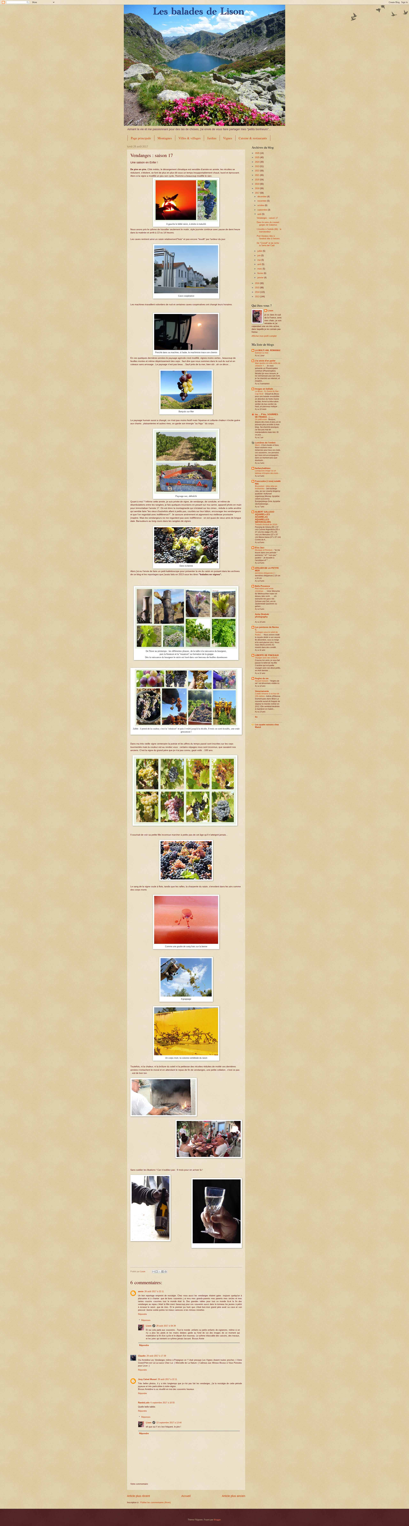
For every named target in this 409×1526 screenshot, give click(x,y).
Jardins (211, 138)
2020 (257, 179)
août (259, 214)
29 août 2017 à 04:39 (166, 1326)
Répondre (142, 1314)
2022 (257, 170)
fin (256, 717)
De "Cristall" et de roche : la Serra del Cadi (268, 244)
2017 (257, 193)
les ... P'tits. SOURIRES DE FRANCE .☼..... (266, 415)
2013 (257, 296)
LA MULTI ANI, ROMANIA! (267, 350)
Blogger (217, 1519)
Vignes (227, 138)
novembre (262, 201)
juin (259, 255)
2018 (257, 188)
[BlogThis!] (156, 1271)
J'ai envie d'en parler (265, 361)
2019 (257, 184)
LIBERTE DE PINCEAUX (267, 655)
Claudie (142, 1356)
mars (260, 269)
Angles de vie (261, 678)
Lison (148, 1326)
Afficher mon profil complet (264, 336)
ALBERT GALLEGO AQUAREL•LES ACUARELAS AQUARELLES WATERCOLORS (264, 517)
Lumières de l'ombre (265, 442)
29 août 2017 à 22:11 (167, 1379)
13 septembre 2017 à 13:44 (168, 1422)
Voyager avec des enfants (266, 658)
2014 (257, 292)
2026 (257, 153)
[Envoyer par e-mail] (153, 1271)
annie (140, 1291)
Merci (257, 445)
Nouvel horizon (262, 681)
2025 (257, 157)
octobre (261, 205)
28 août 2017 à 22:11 (154, 1291)
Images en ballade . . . (266, 389)
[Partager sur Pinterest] (165, 1271)
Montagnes (165, 138)
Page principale (141, 138)
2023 (257, 166)
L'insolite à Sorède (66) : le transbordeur (269, 230)
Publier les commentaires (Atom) (155, 1502)
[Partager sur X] (159, 1271)
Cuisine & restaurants (253, 138)
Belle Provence (262, 586)
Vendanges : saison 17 (267, 218)
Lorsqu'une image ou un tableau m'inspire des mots (267, 472)
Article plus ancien (233, 1496)
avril (259, 264)
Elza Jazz (259, 547)
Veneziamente (262, 691)
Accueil (186, 1496)
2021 (257, 175)
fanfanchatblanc (263, 468)
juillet (260, 251)
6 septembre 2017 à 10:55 (162, 1402)
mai (259, 260)
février (260, 273)
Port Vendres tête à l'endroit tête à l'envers (268, 237)
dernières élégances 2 (265, 573)
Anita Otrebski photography (262, 615)
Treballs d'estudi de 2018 (266, 524)
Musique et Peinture (264, 550)
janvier (260, 277)
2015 (257, 287)
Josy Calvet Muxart (147, 1379)
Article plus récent (138, 1496)
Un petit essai (261, 419)
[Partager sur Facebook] (162, 1271)
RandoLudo (144, 1402)
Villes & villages (189, 138)
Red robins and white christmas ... (264, 589)
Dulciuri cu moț (261, 353)
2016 (257, 283)
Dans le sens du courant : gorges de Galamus (269, 223)
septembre (262, 210)
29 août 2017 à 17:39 (156, 1356)
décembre (262, 196)
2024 (257, 162)
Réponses (145, 1320)
